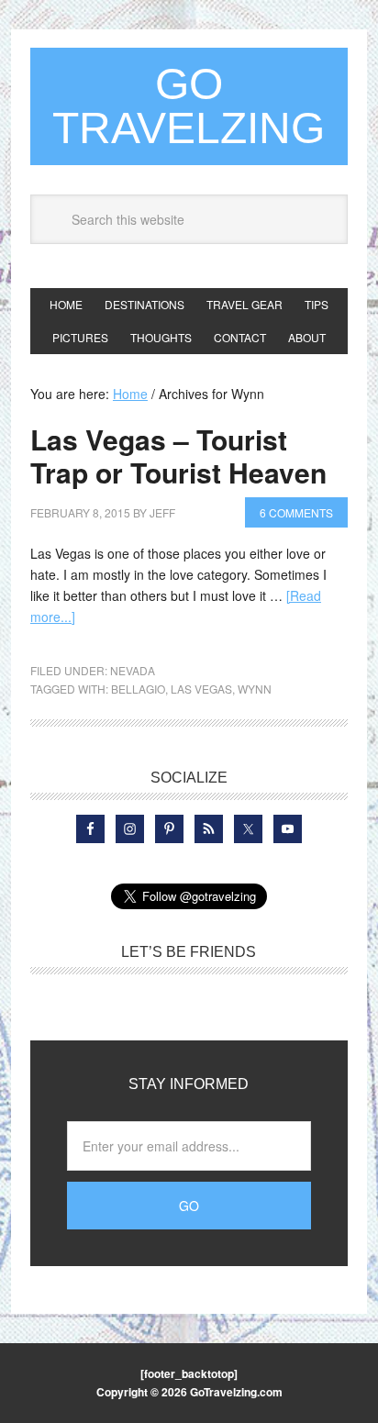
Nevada (132, 670)
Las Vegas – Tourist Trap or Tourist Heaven (178, 455)
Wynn (255, 688)
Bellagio (138, 688)
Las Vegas (201, 688)
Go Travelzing (188, 106)
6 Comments (296, 512)
